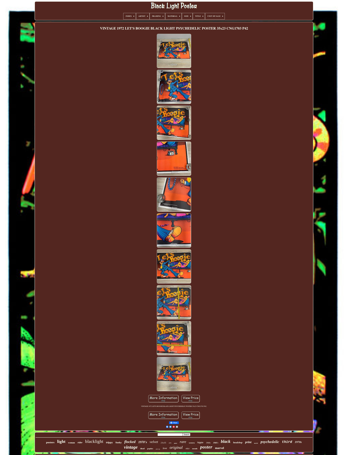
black (225, 441)
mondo (194, 449)
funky (119, 442)
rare (183, 442)
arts (170, 443)
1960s (208, 443)
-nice (187, 448)
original (176, 447)
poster (206, 447)
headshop (237, 442)
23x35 (163, 443)
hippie (200, 442)
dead (142, 448)
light (61, 441)
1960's (215, 443)
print (248, 442)
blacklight (94, 441)
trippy (109, 442)
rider (80, 442)
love (165, 448)
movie (256, 443)
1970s (298, 442)
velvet (154, 442)
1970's (142, 442)
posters (50, 442)
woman (71, 443)
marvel (219, 448)
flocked (130, 442)
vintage (131, 447)
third (287, 442)
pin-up (158, 449)
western (192, 443)
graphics (150, 449)
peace (175, 443)
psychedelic (270, 441)
